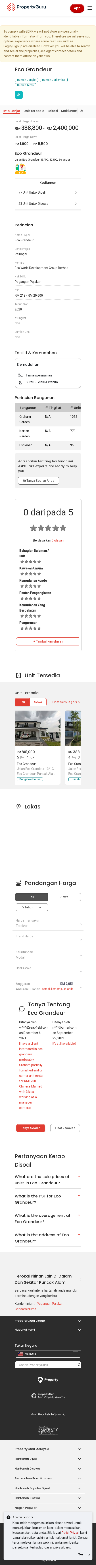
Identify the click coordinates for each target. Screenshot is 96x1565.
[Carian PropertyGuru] (79, 1365)
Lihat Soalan (65, 1128)
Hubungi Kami (25, 1329)
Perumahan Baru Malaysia (34, 1478)
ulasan (58, 540)
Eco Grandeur (26, 764)
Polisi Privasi (70, 1532)
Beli (22, 702)
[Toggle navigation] (89, 8)
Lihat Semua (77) (64, 702)
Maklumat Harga (75, 111)
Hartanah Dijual (26, 1459)
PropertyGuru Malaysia (32, 1449)
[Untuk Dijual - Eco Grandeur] (37, 728)
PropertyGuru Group (30, 1321)
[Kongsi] (19, 95)
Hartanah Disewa (27, 1468)
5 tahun (27, 907)
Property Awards (48, 1395)
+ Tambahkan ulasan (48, 641)
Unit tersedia (34, 111)
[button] (77, 1321)
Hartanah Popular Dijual (32, 1488)
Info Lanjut (11, 111)
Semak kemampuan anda (57, 988)
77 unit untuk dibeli (32, 192)
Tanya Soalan (30, 1128)
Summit (48, 1414)
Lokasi (53, 111)
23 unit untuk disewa (33, 203)
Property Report (48, 1430)
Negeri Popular (26, 1508)
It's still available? (64, 1043)
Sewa (38, 702)
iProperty (48, 1380)
